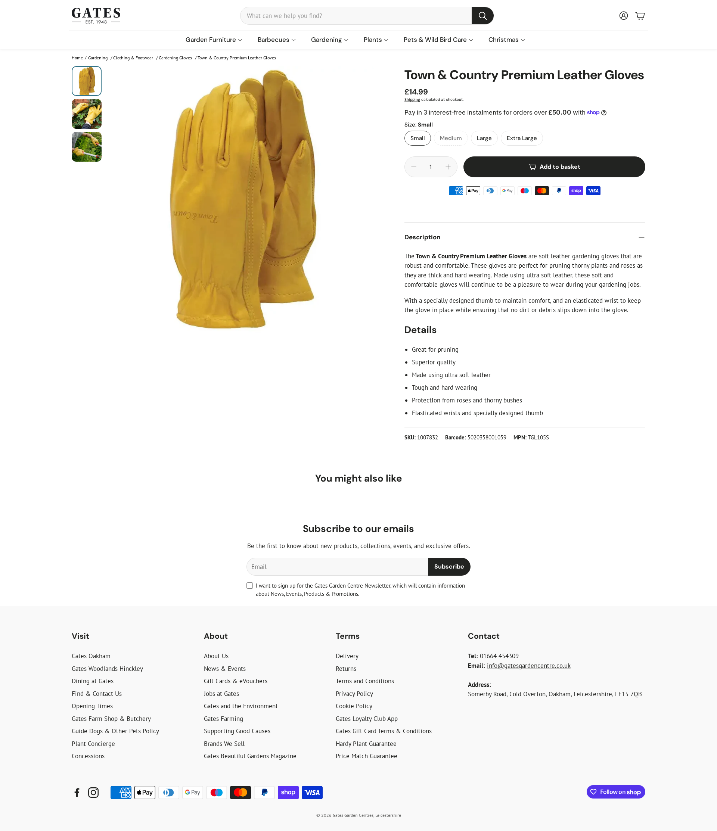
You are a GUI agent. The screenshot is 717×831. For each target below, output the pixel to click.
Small (417, 138)
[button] (367, 15)
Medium (451, 138)
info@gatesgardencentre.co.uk (529, 666)
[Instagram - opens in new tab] (93, 792)
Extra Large (522, 138)
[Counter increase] (448, 167)
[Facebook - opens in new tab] (77, 792)
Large (484, 138)
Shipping (412, 99)
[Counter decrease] (413, 167)
